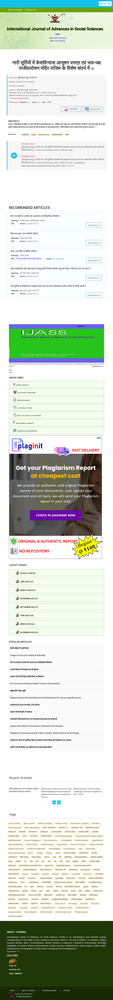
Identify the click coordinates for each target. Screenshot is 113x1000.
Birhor (30, 853)
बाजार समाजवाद (85, 870)
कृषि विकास (45, 899)
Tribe (80, 849)
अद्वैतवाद (55, 891)
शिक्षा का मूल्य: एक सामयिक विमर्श (24, 233)
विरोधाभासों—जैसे (60, 870)
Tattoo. (57, 853)
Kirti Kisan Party (32, 844)
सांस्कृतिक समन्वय (13, 891)
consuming (23, 908)
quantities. (34, 908)
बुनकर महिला (59, 878)
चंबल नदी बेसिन (72, 895)
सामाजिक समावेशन (46, 836)
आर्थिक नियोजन (83, 853)
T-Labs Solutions (23, 996)
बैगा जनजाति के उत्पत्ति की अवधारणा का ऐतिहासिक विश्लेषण (34, 216)
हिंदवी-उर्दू (59, 886)
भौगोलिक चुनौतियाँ (76, 899)
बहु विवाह (25, 891)
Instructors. (87, 874)
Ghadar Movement (96, 844)
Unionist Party (62, 844)
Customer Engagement (32, 840)
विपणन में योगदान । (46, 903)
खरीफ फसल (12, 878)
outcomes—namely (65, 908)
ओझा (61, 861)
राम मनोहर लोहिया (56, 832)
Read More (93, 225)
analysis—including (45, 823)
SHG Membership (14, 827)
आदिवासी (18, 861)
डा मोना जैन (33, 77)
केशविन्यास (25, 135)
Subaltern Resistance (16, 849)
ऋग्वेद (48, 891)
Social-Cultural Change (16, 853)
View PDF (73, 109)
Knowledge (76, 874)
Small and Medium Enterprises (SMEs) (89, 836)
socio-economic (14, 823)
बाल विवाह (50, 886)
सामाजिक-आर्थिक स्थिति (96, 878)
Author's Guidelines (26, 393)
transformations (69, 849)
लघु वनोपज (34, 903)
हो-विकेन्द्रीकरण (34, 882)
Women (49, 853)
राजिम (67, 135)
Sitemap (66, 990)
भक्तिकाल (94, 886)
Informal (55, 874)
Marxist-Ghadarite (82, 840)
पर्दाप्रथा (33, 891)
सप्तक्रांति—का (63, 827)
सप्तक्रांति (22, 832)
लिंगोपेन (84, 861)
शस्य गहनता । (32, 878)
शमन (43, 861)
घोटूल (67, 861)
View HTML (94, 109)
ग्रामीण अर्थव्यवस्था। (46, 870)
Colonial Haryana (47, 844)
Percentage (73, 903)
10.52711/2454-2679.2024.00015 (28, 259)
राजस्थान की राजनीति (34, 895)
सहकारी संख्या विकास (81, 857)
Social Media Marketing (63, 836)
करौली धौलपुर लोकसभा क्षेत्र (16, 895)
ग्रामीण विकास (93, 895)
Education (95, 823)
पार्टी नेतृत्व (96, 870)
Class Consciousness (78, 844)
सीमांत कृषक (12, 865)
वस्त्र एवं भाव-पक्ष (43, 135)
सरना (49, 861)
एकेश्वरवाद (64, 891)
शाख (54, 857)
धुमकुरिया (75, 861)
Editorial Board (49, 990)
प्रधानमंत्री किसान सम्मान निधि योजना (30, 865)
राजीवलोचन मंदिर (57, 135)
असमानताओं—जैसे (76, 827)
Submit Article (22, 385)
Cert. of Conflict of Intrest (29, 416)
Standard (65, 874)
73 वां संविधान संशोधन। (95, 882)
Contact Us (30, 10)
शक (26, 886)
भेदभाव (25, 836)
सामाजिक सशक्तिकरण (29, 870)
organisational (97, 840)
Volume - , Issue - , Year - (36, 102)
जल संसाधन (34, 899)
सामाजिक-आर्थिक (70, 832)
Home (12, 990)
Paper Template (23, 400)
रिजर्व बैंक (94, 853)
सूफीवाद (85, 886)
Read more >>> (98, 366)
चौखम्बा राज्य (12, 832)
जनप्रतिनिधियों (46, 882)
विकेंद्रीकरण (44, 832)
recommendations (82, 908)
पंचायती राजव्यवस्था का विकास (63, 882)
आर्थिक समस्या (12, 882)
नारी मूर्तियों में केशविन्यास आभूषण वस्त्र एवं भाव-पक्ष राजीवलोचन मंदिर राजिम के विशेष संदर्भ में (56, 65)
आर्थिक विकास (12, 857)
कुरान (41, 891)
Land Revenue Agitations (36, 849)
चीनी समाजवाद (73, 870)
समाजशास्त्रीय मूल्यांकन (64, 865)
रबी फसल (22, 878)
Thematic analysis (81, 912)
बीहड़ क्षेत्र (83, 895)
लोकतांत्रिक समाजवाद (92, 827)
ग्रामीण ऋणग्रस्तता (14, 870)
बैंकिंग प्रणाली (24, 857)
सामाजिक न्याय (33, 832)
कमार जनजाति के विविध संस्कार (23, 251)
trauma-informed (14, 912)
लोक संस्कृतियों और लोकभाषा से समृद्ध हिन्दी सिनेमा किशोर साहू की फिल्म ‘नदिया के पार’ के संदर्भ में (50, 268)
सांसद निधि (11, 899)
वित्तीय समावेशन (36, 857)
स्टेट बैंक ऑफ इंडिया (70, 853)
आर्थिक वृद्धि (67, 857)
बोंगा (37, 861)
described (84, 903)
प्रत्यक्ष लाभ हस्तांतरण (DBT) (82, 865)
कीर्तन (80, 891)
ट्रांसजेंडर (95, 832)
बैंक (60, 857)
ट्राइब (10, 861)
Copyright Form (24, 408)
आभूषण (33, 135)
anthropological (54, 849)
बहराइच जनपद (49, 865)
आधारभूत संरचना (23, 899)
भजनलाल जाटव (98, 891)
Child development (15, 916)
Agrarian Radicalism (15, 844)
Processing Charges (24, 423)
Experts (25, 874)
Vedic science (60, 903)
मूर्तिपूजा (87, 891)
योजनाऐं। (47, 857)
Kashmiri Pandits (46, 912)
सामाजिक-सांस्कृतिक (97, 857)
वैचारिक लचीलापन (13, 874)
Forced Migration (30, 912)
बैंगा (55, 861)
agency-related (29, 823)
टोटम (31, 861)
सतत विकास (33, 836)
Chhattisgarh (90, 849)
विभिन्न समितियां (80, 882)
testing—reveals (61, 823)
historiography (66, 840)
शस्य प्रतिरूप (99, 874)
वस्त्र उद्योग (81, 878)
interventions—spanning (80, 823)
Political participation (32, 827)
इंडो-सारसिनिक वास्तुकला (72, 886)
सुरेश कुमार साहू (23, 77)
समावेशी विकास (89, 899)
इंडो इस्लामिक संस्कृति (14, 886)
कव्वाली (73, 891)
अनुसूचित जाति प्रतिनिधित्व (60, 899)
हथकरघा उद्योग (70, 878)
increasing (95, 903)
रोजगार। (23, 882)
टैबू (25, 861)
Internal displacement (63, 912)
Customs (40, 853)
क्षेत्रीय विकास (48, 895)
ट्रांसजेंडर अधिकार (14, 836)
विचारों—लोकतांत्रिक (49, 827)
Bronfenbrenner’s (48, 908)
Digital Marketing (14, 840)
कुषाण (32, 886)
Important (45, 874)
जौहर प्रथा (40, 886)
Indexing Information (27, 431)
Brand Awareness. (51, 840)
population (12, 908)
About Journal (15, 10)
